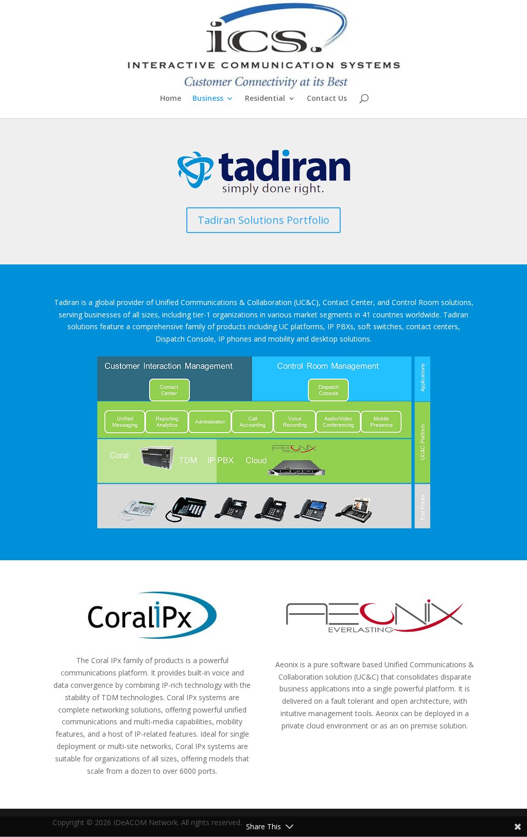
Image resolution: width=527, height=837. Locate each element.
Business (207, 99)
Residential (265, 99)
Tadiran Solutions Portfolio (263, 220)
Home (170, 99)
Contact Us (327, 99)
